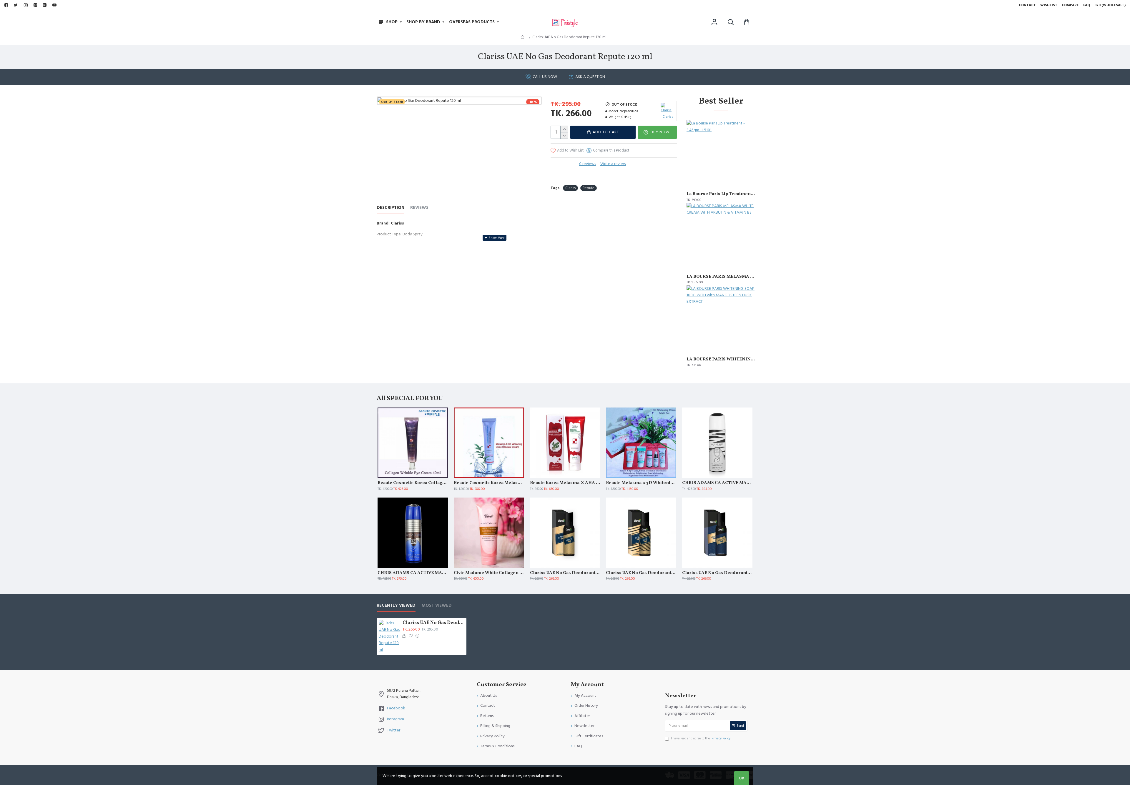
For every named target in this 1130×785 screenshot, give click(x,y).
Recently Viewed (396, 605)
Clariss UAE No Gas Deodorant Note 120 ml (641, 573)
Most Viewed (436, 605)
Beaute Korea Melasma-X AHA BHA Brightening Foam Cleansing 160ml (565, 483)
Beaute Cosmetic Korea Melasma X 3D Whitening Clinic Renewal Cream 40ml (489, 483)
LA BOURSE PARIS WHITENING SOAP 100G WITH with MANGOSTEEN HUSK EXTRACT (721, 359)
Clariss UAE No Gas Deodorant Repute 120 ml (717, 573)
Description (390, 208)
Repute (588, 188)
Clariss (570, 188)
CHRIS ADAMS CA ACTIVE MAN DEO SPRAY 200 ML (413, 573)
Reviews (419, 208)
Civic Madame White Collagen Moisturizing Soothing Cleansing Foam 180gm (489, 573)
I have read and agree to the (700, 738)
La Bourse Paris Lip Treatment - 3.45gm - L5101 (721, 194)
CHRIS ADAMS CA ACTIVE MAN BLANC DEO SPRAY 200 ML (717, 483)
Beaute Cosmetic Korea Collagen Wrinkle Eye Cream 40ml (413, 483)
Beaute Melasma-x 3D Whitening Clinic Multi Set (641, 483)
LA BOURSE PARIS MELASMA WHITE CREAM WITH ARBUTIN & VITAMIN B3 (721, 277)
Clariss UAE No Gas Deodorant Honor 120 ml (565, 573)
